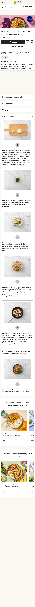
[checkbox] (2, 37)
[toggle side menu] (2, 2)
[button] (17, 103)
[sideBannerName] (17, 82)
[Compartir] (32, 42)
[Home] (2, 7)
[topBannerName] (17, 12)
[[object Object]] (27, 42)
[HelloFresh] (17, 2)
